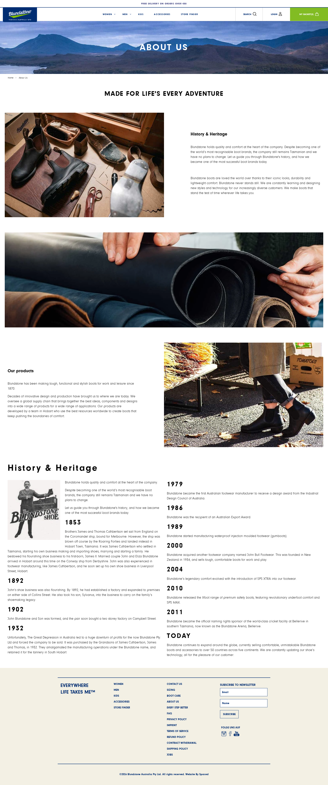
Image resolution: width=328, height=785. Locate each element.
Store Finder (189, 14)
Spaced (204, 774)
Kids (141, 14)
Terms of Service (177, 731)
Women (107, 14)
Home (10, 78)
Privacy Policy (177, 719)
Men (125, 14)
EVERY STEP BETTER (177, 707)
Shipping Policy (177, 748)
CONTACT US (174, 683)
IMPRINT (172, 725)
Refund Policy (176, 736)
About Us (23, 78)
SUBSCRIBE (229, 714)
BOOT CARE (174, 695)
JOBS (170, 754)
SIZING (171, 689)
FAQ (169, 713)
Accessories (162, 14)
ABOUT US (173, 701)
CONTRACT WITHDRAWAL (181, 742)
